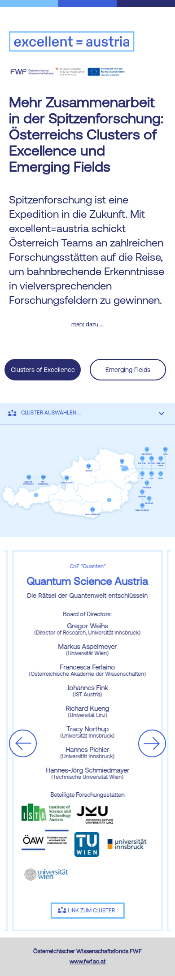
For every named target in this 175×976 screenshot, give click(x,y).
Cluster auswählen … (51, 413)
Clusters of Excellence (43, 369)
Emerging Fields (127, 369)
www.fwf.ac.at (87, 961)
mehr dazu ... (87, 324)
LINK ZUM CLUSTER (91, 910)
